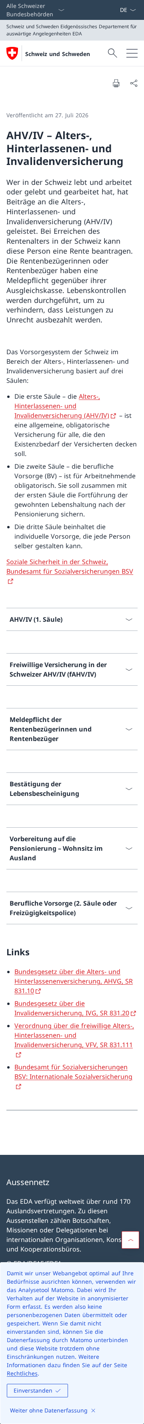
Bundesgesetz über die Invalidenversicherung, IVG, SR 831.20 (71, 1008)
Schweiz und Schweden (57, 54)
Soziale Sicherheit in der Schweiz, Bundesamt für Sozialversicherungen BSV (69, 566)
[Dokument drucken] (116, 83)
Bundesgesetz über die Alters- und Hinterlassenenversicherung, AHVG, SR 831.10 (73, 981)
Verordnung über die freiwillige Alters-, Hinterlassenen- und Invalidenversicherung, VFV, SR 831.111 (74, 1035)
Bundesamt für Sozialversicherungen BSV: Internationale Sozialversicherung (73, 1072)
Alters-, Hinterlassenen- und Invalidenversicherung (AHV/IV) (61, 406)
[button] (130, 1240)
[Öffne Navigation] (132, 53)
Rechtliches (22, 1373)
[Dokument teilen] (133, 83)
